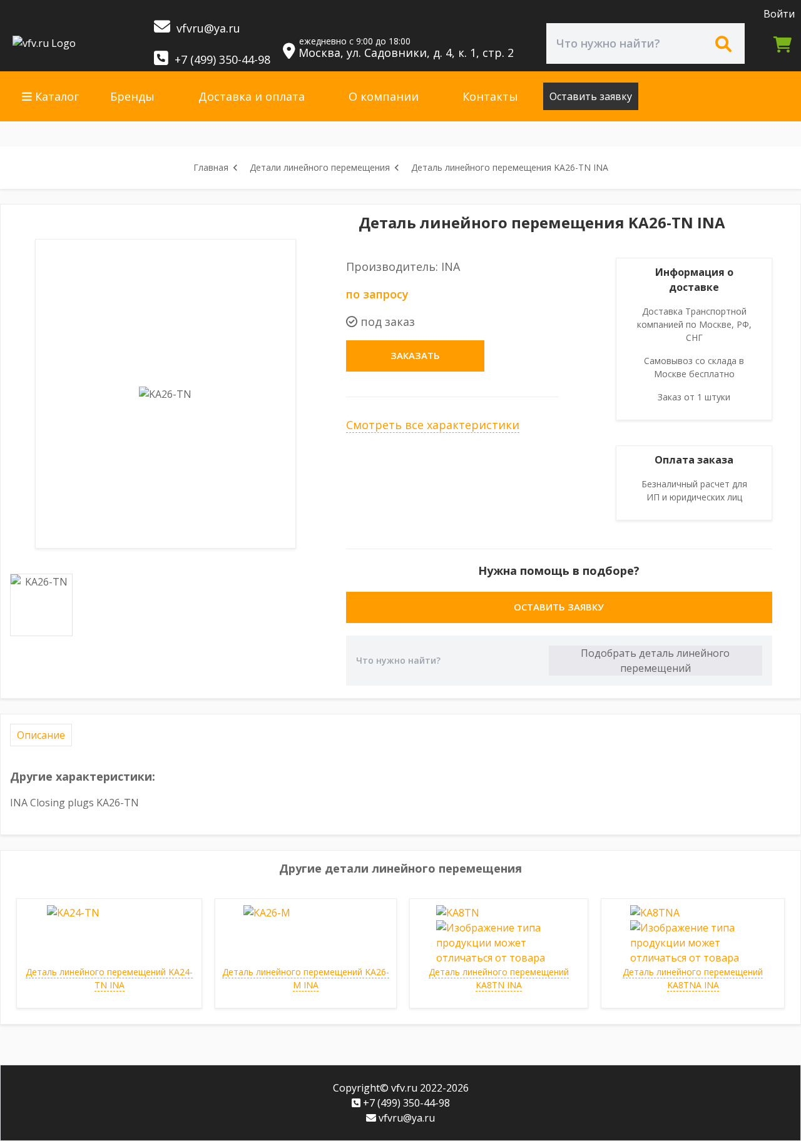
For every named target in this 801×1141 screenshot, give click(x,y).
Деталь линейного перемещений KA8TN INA (499, 978)
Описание (41, 735)
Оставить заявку (590, 96)
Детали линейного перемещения (320, 167)
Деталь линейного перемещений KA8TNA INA (693, 978)
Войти (779, 14)
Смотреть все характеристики (432, 424)
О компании (384, 96)
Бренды (132, 96)
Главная (210, 167)
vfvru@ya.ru (206, 28)
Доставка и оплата (251, 96)
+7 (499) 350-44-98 (220, 59)
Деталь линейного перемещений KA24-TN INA (109, 978)
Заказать (415, 355)
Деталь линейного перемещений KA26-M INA (305, 978)
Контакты (490, 96)
